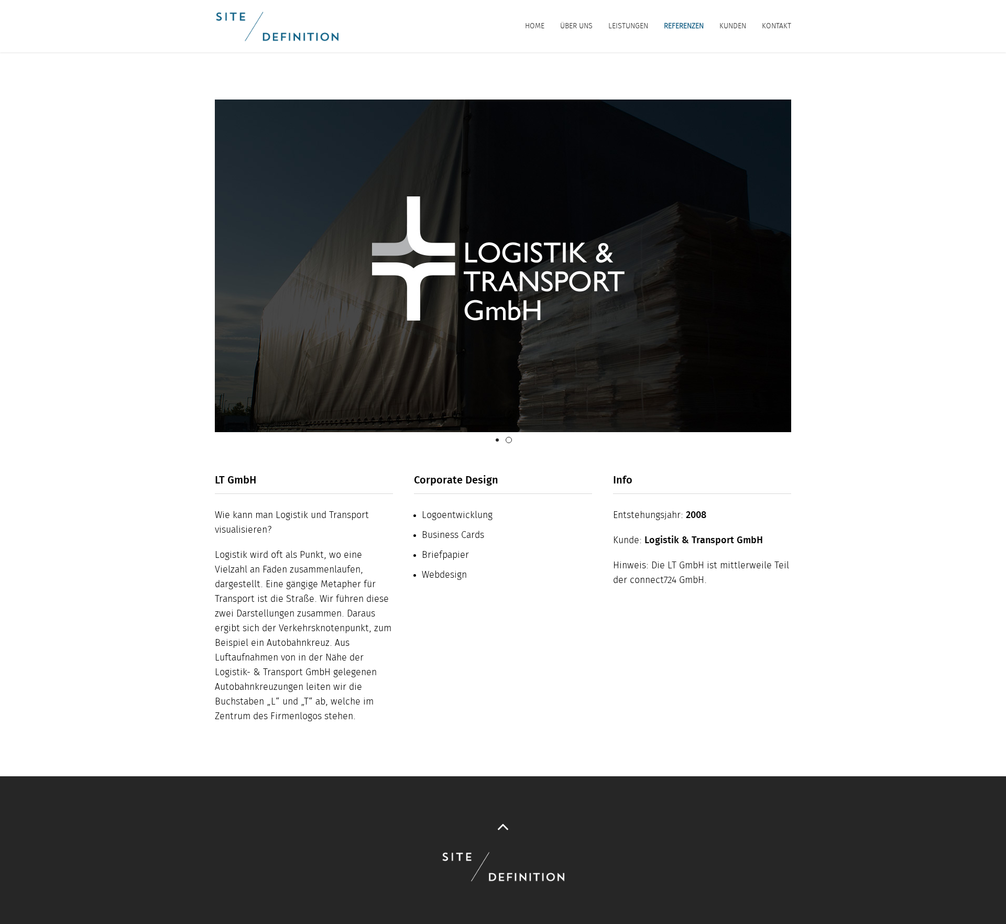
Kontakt (776, 26)
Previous (199, 266)
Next (806, 266)
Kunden (732, 26)
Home (534, 26)
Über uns (576, 26)
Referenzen (684, 26)
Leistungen (628, 26)
